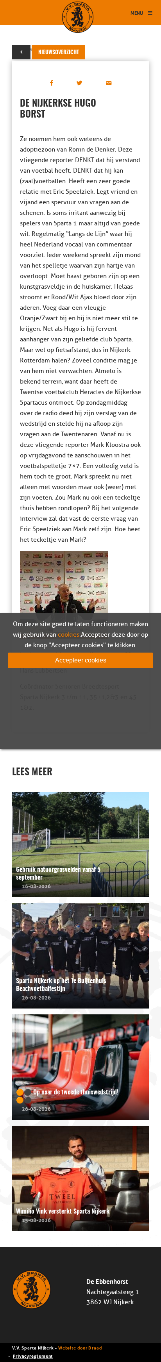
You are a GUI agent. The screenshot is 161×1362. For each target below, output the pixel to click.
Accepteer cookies (80, 660)
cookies (68, 634)
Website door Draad (80, 1347)
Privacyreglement (33, 1355)
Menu (137, 12)
